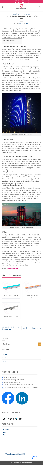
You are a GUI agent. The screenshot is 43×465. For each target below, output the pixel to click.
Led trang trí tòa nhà (24, 14)
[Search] (40, 7)
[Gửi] (39, 344)
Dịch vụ (4, 361)
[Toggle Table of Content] (18, 41)
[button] (3, 7)
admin (27, 23)
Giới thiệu (6, 429)
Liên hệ (5, 432)
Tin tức (15, 14)
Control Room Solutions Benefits (31, 328)
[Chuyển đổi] (40, 358)
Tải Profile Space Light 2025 (15, 454)
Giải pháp (4, 354)
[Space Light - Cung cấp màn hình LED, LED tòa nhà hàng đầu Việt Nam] (21, 7)
